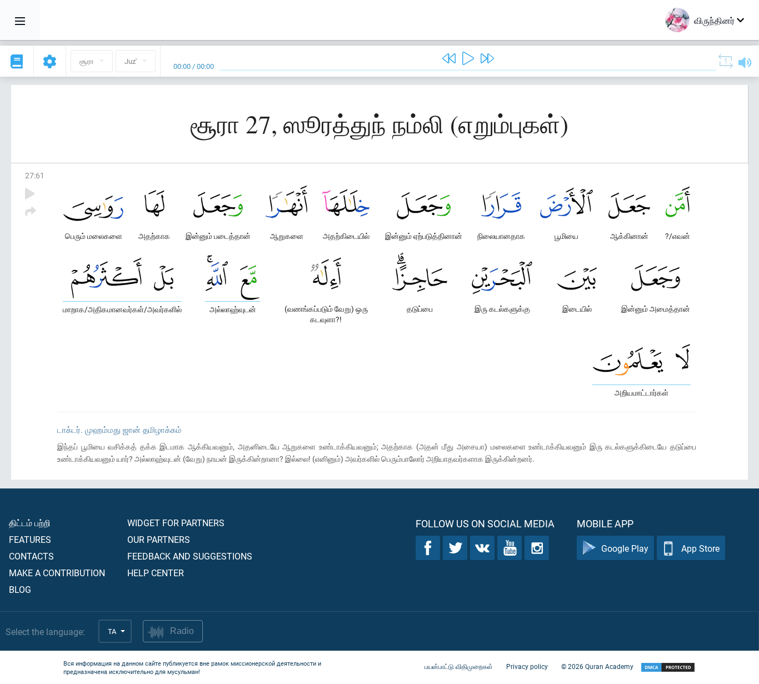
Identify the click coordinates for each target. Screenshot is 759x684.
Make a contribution (57, 572)
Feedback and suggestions (189, 556)
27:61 (34, 175)
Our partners (158, 539)
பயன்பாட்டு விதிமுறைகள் (459, 666)
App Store (700, 548)
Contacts (31, 556)
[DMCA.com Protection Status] (668, 667)
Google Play (624, 548)
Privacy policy (527, 666)
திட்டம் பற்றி (30, 522)
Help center (155, 572)
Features (30, 539)
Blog (20, 589)
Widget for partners (175, 522)
